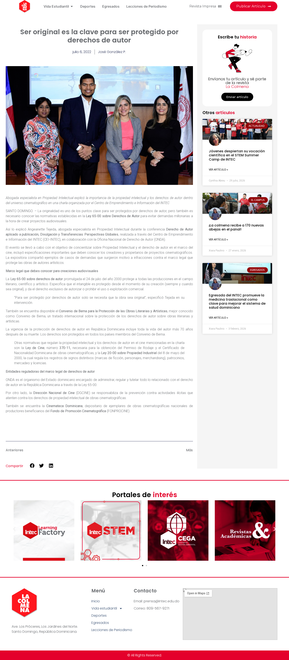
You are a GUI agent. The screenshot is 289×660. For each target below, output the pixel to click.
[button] (32, 465)
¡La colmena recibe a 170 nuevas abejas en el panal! (236, 227)
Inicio (95, 601)
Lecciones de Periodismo (111, 629)
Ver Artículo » (218, 169)
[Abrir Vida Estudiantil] (71, 6)
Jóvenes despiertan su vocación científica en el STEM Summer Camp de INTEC (237, 155)
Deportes (99, 615)
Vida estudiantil (104, 608)
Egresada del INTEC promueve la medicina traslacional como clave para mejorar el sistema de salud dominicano (237, 301)
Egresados (100, 622)
